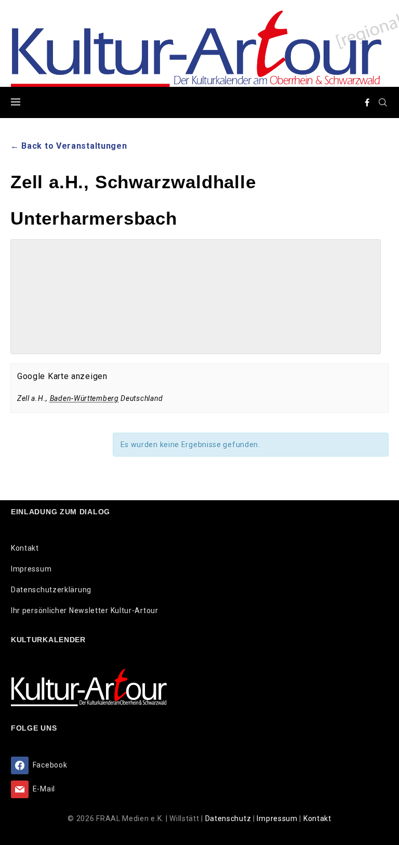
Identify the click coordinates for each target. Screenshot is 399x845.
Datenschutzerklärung (51, 590)
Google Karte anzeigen (62, 376)
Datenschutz (229, 818)
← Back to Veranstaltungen (68, 146)
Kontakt (25, 548)
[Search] (383, 102)
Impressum (31, 569)
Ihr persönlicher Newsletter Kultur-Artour (84, 610)
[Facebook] (367, 102)
